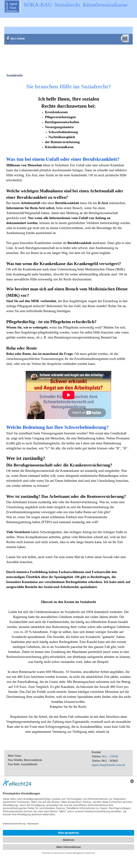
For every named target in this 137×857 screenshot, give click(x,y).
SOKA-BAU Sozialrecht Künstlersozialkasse (76, 5)
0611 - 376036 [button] (109, 756)
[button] (16, 37)
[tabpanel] (68, 86)
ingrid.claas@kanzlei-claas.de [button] (108, 764)
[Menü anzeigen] (125, 38)
